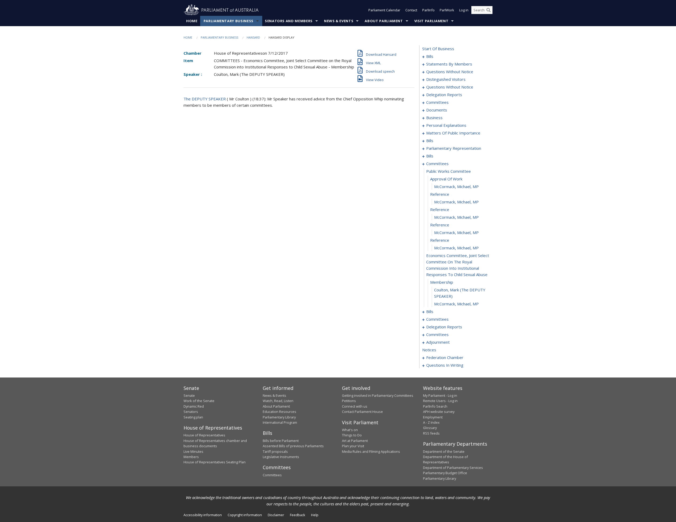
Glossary (430, 427)
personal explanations (446, 125)
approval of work (446, 178)
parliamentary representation (453, 148)
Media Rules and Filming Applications (371, 451)
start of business (438, 48)
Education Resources (279, 411)
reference (439, 194)
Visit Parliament (431, 20)
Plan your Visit (353, 446)
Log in (463, 10)
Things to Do (352, 435)
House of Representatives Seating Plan (215, 462)
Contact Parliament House (362, 411)
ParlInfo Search (435, 406)
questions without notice (449, 71)
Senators (191, 411)
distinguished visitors (446, 79)
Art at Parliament (355, 440)
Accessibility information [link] (203, 514)
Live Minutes (193, 451)
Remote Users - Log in (440, 400)
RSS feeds (431, 433)
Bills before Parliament (281, 440)
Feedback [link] (297, 514)
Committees (272, 475)
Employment (433, 417)
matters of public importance (453, 133)
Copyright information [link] (245, 514)
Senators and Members (289, 20)
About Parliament (384, 20)
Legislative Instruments (281, 456)
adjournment (438, 342)
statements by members (449, 64)
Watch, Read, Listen (278, 400)
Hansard (253, 37)
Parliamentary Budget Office (445, 472)
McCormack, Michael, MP (456, 186)
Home (192, 20)
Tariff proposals (275, 451)
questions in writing (444, 365)
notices (429, 349)
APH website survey (438, 411)
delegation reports (444, 94)
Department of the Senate (443, 451)
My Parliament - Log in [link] (440, 395)
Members (191, 456)
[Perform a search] (488, 10)
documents (436, 110)
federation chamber (444, 357)
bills (429, 56)
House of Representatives (204, 435)
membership (441, 282)
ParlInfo (428, 10)
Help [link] (314, 514)
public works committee (448, 171)
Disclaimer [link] (276, 514)
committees (437, 102)
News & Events (338, 20)
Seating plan (193, 417)
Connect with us (354, 406)
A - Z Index (431, 422)
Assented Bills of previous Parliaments (293, 446)
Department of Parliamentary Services (453, 467)
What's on (350, 429)
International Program (280, 422)
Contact (411, 10)
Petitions (349, 400)
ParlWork (447, 10)
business (434, 117)
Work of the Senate (199, 400)
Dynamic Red (194, 406)
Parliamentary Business (228, 20)
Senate (189, 395)
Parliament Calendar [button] (384, 10)
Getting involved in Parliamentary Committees (377, 395)
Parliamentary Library (279, 417)
